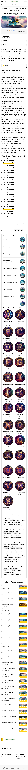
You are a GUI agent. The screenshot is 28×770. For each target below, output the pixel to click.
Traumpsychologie (7, 561)
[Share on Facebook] (5, 30)
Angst (11, 515)
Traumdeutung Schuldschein (8, 668)
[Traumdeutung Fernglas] (23, 663)
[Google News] (8, 749)
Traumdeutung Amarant (7, 674)
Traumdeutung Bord (6, 620)
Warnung (5, 576)
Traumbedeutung (13, 223)
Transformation (14, 553)
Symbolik (19, 552)
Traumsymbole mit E (8, 167)
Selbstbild (22, 544)
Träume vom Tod (11, 564)
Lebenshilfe (6, 529)
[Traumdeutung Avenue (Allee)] (22, 282)
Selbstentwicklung (7, 546)
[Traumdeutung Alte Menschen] (23, 724)
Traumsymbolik (14, 563)
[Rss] (10, 749)
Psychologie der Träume (8, 542)
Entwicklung (6, 520)
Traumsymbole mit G (8, 172)
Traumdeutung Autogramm (9, 247)
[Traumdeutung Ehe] (23, 706)
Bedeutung (16, 515)
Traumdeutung (4, 8)
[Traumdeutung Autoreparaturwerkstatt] (22, 261)
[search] (21, 1)
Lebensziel (6, 531)
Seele (9, 544)
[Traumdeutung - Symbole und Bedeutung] (14, 1)
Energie (10, 518)
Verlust (17, 572)
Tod (9, 553)
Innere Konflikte (11, 526)
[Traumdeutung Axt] (22, 289)
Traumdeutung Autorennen (9, 254)
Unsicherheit (6, 568)
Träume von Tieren (20, 566)
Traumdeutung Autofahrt (9, 240)
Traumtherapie (21, 563)
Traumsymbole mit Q (8, 196)
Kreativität (13, 527)
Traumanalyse (6, 555)
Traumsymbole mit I (8, 177)
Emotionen (6, 518)
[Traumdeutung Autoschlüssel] (22, 275)
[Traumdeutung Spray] (23, 615)
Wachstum (12, 574)
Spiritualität (18, 550)
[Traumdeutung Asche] (23, 639)
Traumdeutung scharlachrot (8, 710)
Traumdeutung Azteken (8, 297)
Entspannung (16, 518)
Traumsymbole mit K (8, 182)
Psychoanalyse (6, 540)
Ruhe (11, 117)
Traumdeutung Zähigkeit (7, 650)
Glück (19, 522)
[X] (2, 749)
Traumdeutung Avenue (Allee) (10, 282)
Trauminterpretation (7, 559)
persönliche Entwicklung (13, 535)
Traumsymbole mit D (8, 165)
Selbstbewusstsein (14, 544)
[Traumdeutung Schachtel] (23, 730)
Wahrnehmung (18, 574)
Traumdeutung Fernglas (7, 662)
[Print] (14, 30)
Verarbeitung (19, 570)
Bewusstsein (21, 515)
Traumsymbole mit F (8, 170)
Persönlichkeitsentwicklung (16, 537)
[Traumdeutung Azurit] (22, 303)
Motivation (15, 533)
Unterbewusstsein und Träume (9, 570)
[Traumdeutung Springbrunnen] (23, 718)
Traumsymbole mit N (8, 189)
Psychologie (13, 540)
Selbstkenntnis (19, 548)
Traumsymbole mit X (8, 213)
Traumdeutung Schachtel (7, 729)
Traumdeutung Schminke (7, 680)
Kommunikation (7, 527)
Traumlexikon (15, 559)
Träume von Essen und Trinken (9, 566)
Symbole (14, 552)
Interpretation (18, 526)
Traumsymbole (6, 563)
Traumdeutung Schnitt (6, 644)
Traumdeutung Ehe (6, 704)
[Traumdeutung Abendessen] (23, 699)
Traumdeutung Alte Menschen (8, 723)
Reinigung (21, 542)
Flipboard (5, 40)
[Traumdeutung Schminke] (23, 681)
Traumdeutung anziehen (7, 656)
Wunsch (15, 576)
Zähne (23, 576)
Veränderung (6, 574)
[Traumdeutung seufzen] (23, 633)
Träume (21, 223)
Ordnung (5, 535)
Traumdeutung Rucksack (7, 692)
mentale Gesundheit (7, 533)
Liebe (17, 531)
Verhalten (12, 572)
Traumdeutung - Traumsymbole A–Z (13, 156)
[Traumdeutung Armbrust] (23, 687)
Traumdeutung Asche (6, 638)
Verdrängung (6, 572)
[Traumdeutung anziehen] (23, 657)
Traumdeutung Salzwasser (7, 598)
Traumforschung (18, 557)
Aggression (6, 515)
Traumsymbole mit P (8, 194)
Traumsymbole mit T (8, 204)
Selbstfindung (6, 548)
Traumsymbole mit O (8, 192)
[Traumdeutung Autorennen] (22, 253)
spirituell (5, 552)
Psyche (20, 539)
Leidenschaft (11, 531)
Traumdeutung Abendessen (8, 698)
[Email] (9, 30)
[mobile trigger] (2, 1)
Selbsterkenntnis (15, 546)
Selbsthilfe (12, 548)
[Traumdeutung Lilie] (23, 587)
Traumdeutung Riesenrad (8, 557)
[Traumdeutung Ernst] (23, 593)
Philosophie (6, 539)
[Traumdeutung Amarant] (23, 675)
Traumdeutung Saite (6, 626)
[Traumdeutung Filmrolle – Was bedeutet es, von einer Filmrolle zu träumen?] (23, 605)
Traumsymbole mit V (8, 209)
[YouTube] (5, 749)
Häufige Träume (17, 524)
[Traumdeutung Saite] (23, 627)
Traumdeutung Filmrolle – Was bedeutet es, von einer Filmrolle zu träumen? (9, 606)
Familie (18, 520)
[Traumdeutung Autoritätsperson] (22, 268)
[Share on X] (7, 30)
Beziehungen (11, 516)
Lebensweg (21, 529)
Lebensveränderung (13, 529)
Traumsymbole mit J (8, 180)
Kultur (18, 527)
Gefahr (5, 522)
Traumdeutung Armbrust (7, 686)
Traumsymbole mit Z (8, 216)
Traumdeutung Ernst (6, 592)
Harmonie (5, 524)
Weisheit (10, 576)
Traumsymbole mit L (8, 184)
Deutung (17, 516)
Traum (20, 553)
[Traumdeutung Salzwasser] (23, 599)
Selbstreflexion (6, 550)
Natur (20, 533)
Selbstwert (13, 550)
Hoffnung (11, 524)
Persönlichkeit (6, 537)
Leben (22, 527)
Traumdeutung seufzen (7, 632)
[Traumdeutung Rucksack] (23, 693)
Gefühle (9, 522)
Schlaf (5, 544)
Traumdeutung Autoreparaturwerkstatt (8, 261)
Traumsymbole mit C (8, 163)
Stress (10, 552)
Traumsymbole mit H (8, 175)
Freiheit (22, 520)
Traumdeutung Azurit (8, 304)
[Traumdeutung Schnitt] (23, 645)
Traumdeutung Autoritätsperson (10, 268)
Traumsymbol (14, 561)
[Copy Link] (12, 30)
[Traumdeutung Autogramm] (22, 246)
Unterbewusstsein (13, 568)
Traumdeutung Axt (7, 289)
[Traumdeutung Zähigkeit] (23, 651)
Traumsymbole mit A (8, 158)
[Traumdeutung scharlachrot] (23, 712)
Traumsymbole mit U (8, 206)
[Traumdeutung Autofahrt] (22, 239)
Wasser (22, 79)
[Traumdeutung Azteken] (22, 296)
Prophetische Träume (14, 539)
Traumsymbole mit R (8, 199)
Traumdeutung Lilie (6, 586)
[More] (5, 33)
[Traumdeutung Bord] (23, 621)
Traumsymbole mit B (8, 160)
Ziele (19, 576)
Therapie (5, 553)
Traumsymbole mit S (8, 201)
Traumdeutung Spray (6, 614)
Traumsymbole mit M (8, 187)
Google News (6, 44)
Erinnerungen (12, 520)
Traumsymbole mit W (12, 8)
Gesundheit (14, 522)
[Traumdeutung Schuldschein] (23, 669)
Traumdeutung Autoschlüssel (10, 275)
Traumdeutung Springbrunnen (8, 716)
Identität (5, 526)
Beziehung (6, 516)
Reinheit (15, 542)
